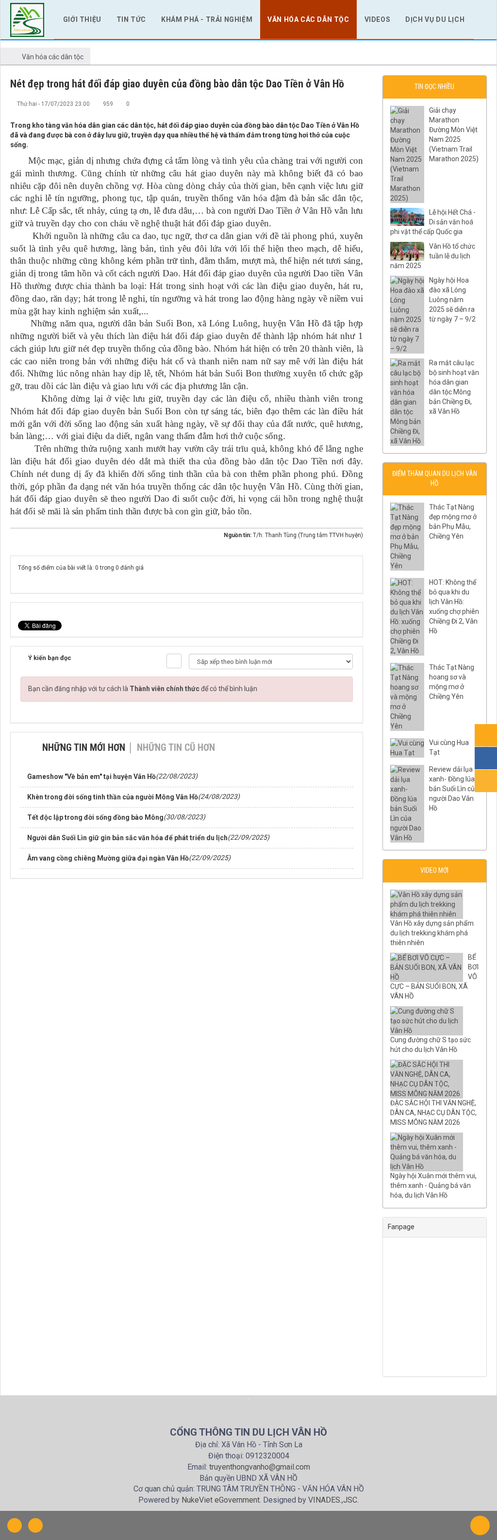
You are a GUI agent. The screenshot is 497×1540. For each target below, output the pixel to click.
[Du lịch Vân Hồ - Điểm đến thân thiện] (27, 19)
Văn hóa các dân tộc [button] (308, 19)
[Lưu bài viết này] (356, 103)
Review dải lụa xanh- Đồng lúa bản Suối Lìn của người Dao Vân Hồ (454, 788)
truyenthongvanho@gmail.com (259, 1467)
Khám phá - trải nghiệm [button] (206, 19)
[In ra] (340, 103)
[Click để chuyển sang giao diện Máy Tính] (35, 1525)
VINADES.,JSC (332, 1500)
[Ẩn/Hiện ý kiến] (174, 661)
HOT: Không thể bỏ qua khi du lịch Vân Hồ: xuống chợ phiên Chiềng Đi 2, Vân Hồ (454, 606)
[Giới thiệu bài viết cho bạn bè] (324, 103)
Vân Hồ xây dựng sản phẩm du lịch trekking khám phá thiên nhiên (432, 933)
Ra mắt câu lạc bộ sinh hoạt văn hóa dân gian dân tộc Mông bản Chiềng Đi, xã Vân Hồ (454, 387)
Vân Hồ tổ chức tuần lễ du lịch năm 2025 (432, 256)
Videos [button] (377, 19)
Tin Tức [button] (131, 19)
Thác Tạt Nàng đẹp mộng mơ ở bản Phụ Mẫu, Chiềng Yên (453, 521)
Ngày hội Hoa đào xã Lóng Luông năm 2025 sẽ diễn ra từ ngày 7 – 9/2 (452, 299)
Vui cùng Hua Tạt (449, 747)
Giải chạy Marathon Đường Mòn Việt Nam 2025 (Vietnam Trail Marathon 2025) (454, 134)
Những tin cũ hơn (176, 747)
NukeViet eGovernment (221, 1500)
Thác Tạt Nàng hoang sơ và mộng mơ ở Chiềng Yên (451, 681)
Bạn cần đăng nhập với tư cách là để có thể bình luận (142, 689)
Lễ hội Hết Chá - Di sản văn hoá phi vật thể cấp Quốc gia (433, 222)
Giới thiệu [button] (82, 19)
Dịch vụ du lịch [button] (434, 19)
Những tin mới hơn (83, 747)
